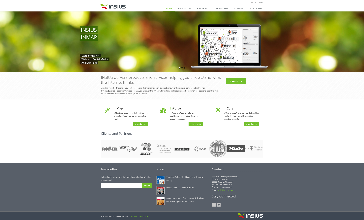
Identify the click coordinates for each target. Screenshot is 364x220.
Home (169, 8)
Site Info (134, 216)
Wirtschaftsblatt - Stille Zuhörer (180, 187)
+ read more (140, 124)
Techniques (222, 8)
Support (239, 8)
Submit (147, 185)
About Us (236, 81)
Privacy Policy (144, 216)
